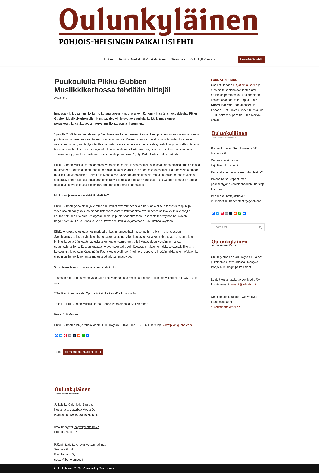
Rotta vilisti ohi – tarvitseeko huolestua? (237, 172)
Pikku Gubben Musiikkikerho (83, 352)
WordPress (106, 468)
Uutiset (109, 59)
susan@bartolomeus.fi (225, 307)
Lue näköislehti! (251, 59)
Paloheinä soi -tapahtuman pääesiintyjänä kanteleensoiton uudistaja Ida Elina (238, 184)
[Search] (260, 227)
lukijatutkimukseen (245, 85)
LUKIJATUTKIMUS (224, 80)
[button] (214, 59)
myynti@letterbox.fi (243, 284)
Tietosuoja (178, 59)
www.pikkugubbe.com (177, 325)
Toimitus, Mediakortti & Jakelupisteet (142, 59)
